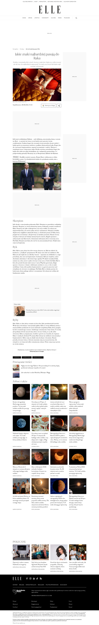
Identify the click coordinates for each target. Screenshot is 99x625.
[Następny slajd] (86, 552)
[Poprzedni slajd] (13, 552)
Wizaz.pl (70, 604)
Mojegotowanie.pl (35, 604)
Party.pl (14, 601)
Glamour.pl (15, 604)
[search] (76, 18)
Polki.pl (51, 601)
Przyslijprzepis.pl (53, 607)
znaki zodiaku (38, 357)
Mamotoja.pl (34, 601)
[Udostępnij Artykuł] (59, 105)
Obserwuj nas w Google (50, 105)
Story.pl (70, 607)
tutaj (24, 623)
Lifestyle (16, 357)
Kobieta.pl (52, 604)
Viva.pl (70, 601)
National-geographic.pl (36, 607)
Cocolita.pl (15, 607)
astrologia (26, 357)
